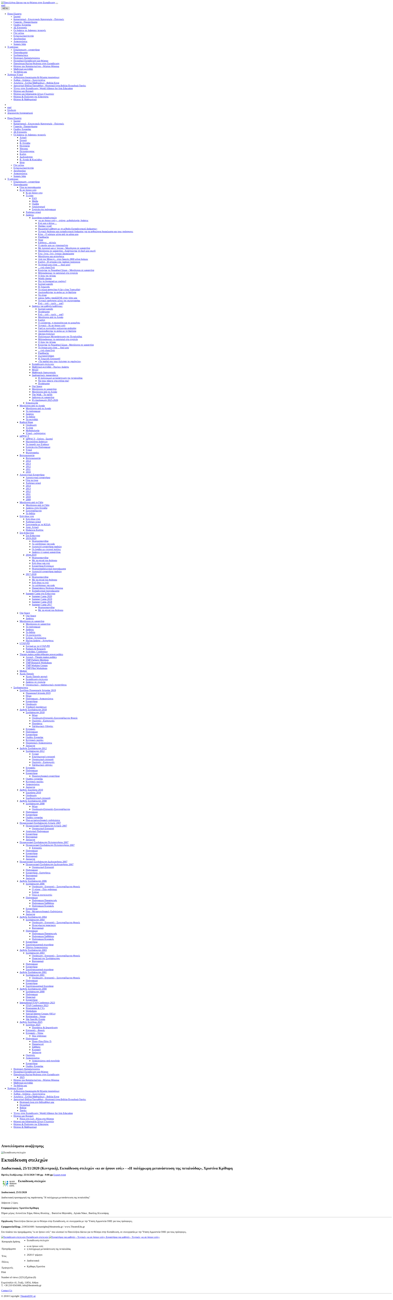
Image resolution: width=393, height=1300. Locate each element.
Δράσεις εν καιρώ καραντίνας (46, 552)
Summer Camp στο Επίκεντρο (40, 593)
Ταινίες (23, 1110)
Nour (40, 239)
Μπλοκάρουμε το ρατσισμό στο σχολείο (58, 273)
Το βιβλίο (30, 416)
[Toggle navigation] (57, 3)
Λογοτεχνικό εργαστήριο (38, 477)
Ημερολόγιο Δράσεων (37, 441)
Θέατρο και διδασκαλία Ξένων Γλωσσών (34, 1121)
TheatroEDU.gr (28, 1296)
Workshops (31, 1011)
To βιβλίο (30, 513)
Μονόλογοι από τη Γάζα (31, 502)
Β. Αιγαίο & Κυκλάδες (31, 159)
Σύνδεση (11, 110)
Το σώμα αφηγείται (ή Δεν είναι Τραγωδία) (59, 289)
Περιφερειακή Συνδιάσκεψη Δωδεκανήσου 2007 (43, 861)
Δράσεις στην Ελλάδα (36, 508)
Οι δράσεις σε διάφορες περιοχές (30, 134)
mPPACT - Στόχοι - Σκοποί (39, 438)
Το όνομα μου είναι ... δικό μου (53, 347)
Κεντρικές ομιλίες (34, 740)
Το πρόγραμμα (33, 411)
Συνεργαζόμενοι (34, 510)
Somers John (20, 176)
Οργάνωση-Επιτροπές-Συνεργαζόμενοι (51, 809)
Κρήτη (23, 154)
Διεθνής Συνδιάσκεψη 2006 (33, 881)
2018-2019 (31, 555)
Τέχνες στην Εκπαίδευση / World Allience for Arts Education (43, 1113)
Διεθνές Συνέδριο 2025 (31, 1022)
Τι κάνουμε (12, 179)
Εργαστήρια (31, 701)
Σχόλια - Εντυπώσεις (36, 637)
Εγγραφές (30, 729)
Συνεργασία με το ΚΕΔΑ (38, 524)
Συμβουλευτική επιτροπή (38, 798)
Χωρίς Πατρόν (27, 673)
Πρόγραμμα (32, 731)
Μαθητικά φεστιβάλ (23, 1082)
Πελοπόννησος (27, 151)
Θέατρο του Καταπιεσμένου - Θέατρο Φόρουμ (36, 1080)
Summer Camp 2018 (42, 602)
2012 (28, 466)
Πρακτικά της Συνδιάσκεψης (46, 958)
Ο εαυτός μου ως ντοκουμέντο (53, 245)
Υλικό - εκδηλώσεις (36, 433)
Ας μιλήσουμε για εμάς (43, 544)
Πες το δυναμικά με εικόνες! (52, 281)
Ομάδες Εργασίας (22, 129)
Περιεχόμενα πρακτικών (44, 925)
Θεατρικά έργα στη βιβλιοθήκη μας (37, 1102)
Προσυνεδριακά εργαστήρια (46, 776)
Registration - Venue (36, 1016)
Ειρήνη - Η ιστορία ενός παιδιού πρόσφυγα (59, 262)
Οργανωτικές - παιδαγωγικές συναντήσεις (46, 684)
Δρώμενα (30, 745)
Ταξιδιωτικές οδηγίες (42, 765)
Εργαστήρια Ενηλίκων (43, 566)
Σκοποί (17, 121)
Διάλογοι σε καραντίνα (43, 397)
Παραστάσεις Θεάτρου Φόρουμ (47, 588)
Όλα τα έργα (32, 480)
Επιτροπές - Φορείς (35, 1030)
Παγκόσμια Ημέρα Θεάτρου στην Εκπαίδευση (36, 1074)
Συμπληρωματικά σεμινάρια (39, 944)
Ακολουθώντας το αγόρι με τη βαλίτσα (57, 292)
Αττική (23, 137)
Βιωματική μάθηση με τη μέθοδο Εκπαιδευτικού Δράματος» (67, 228)
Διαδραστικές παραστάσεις (45, 375)
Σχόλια (35, 892)
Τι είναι (29, 427)
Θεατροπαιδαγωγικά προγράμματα (49, 568)
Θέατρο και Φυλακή (23, 1116)
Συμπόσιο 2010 (33, 792)
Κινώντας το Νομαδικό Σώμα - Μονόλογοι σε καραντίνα (66, 345)
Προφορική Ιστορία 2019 (38, 693)
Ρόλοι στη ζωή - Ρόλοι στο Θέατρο (37, 1118)
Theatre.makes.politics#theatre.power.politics (41, 654)
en (2, 5)
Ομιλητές (30, 1055)
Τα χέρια (42, 295)
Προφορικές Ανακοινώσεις (39, 743)
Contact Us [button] (6, 1290)
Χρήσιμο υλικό (33, 212)
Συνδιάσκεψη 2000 (35, 991)
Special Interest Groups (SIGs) (40, 1013)
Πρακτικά (30, 997)
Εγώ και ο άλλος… (47, 223)
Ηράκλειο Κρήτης (34, 530)
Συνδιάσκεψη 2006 (35, 883)
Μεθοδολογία (32, 430)
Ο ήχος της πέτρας (47, 275)
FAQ (34, 198)
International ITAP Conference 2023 (37, 1002)
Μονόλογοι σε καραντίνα (44, 389)
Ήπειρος (24, 148)
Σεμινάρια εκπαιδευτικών (44, 217)
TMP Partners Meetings (37, 660)
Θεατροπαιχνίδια (40, 541)
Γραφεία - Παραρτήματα (25, 126)
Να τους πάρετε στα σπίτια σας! (53, 380)
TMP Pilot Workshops (36, 668)
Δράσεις (30, 215)
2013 (28, 463)
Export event (59, 1174)
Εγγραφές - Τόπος (34, 1033)
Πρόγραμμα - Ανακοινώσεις (39, 698)
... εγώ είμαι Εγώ (46, 267)
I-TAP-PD (25, 643)
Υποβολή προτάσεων (36, 707)
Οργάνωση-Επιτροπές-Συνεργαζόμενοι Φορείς (55, 718)
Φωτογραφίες (32, 452)
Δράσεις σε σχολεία (35, 682)
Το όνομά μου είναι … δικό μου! (54, 264)
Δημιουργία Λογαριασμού (20, 113)
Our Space (37, 386)
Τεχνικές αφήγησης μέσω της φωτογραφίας (59, 300)
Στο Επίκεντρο (27, 532)
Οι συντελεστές (33, 635)
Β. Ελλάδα (25, 143)
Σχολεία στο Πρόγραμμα (38, 447)
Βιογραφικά (31, 836)
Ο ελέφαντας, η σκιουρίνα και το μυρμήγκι (59, 322)
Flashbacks (43, 237)
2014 (28, 461)
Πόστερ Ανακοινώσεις (37, 947)
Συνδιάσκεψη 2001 (35, 975)
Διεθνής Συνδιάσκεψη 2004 (33, 917)
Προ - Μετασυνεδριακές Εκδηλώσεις (44, 911)
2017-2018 (31, 574)
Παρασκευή (38, 1044)
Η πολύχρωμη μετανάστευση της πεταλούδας (60, 378)
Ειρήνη (41, 320)
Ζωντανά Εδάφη (46, 356)
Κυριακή (36, 1049)
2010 (28, 472)
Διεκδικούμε (20, 170)
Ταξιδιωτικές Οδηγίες (42, 726)
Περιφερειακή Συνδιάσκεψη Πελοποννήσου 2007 (44, 842)
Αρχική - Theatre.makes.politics (41, 657)
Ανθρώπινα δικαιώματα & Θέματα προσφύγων (36, 1091)
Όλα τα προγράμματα (30, 187)
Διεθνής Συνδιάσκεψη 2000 (33, 989)
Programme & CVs (35, 1008)
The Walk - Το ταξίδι (42, 394)
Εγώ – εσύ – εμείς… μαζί (50, 303)
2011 (28, 469)
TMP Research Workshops (39, 662)
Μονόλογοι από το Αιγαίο (50, 317)
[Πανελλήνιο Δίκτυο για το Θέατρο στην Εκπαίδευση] (28, 2)
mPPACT (24, 436)
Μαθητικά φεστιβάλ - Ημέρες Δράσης (50, 367)
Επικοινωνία (32, 403)
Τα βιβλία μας (20, 1085)
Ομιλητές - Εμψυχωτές (43, 720)
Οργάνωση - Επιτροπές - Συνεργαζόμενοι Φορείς (56, 886)
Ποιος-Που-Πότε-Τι (41, 1041)
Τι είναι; (30, 195)
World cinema (45, 278)
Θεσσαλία (25, 145)
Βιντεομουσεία (27, 455)
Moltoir (23, 671)
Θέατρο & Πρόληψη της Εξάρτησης (31, 1124)
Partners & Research (36, 649)
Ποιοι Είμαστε (14, 118)
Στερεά (23, 140)
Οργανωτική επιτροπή (42, 759)
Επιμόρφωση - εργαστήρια (27, 181)
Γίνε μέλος (19, 165)
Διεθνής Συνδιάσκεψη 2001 (33, 972)
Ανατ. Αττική (32, 527)
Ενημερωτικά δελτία (24, 168)
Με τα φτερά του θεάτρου (44, 560)
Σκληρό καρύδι (45, 284)
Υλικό (29, 450)
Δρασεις (30, 414)
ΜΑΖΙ (35, 369)
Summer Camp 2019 (42, 599)
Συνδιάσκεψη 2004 (35, 919)
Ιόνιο (22, 162)
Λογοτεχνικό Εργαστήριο (32, 474)
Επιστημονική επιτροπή (43, 756)
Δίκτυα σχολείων (46, 333)
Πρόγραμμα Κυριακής (43, 906)
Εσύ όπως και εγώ (41, 563)
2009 (28, 499)
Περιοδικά (25, 1105)
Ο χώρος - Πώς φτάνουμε (44, 889)
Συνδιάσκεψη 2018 (35, 712)
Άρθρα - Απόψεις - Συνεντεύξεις (29, 1094)
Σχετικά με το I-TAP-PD (38, 646)
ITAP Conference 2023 (37, 1005)
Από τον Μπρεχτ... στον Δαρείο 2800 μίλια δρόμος (63, 259)
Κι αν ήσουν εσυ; (34, 192)
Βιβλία (23, 1107)
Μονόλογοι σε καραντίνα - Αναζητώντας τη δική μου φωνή (66, 251)
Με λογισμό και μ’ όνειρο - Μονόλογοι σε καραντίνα (64, 248)
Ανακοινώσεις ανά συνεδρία (46, 1060)
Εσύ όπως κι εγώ (40, 582)
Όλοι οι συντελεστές (42, 895)
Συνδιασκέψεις (21, 687)
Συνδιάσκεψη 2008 (35, 803)
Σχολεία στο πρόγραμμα (44, 209)
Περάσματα (44, 311)
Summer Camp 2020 (42, 596)
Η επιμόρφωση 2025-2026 (45, 400)
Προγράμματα (20, 184)
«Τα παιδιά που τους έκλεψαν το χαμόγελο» (59, 361)
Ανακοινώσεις (20, 173)
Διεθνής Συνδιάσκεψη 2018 (33, 709)
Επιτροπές (37, 848)
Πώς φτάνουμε (39, 1036)
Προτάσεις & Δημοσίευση (45, 1027)
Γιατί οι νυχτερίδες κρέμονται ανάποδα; (57, 328)
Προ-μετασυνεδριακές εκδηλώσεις (43, 820)
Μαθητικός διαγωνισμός (44, 372)
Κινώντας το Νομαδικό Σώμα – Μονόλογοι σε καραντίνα (66, 270)
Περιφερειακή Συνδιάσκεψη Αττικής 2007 (40, 823)
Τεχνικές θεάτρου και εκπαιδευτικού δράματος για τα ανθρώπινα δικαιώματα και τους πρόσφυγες (85, 231)
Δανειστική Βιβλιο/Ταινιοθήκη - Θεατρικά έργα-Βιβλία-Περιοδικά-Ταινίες (50, 1099)
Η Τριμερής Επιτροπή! (49, 358)
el (4, 5)
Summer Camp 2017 (42, 604)
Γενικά (35, 754)
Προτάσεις (37, 723)
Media (35, 201)
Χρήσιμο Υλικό (15, 1088)
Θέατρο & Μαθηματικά (25, 1127)
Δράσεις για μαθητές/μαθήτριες (47, 306)
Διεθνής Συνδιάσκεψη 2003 (33, 950)
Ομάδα (35, 204)
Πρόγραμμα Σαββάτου (43, 903)
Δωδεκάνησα (26, 157)
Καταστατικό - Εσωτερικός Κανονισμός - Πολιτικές (39, 123)
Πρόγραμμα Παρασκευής (44, 900)
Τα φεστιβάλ (32, 419)
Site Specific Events (35, 1019)
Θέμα (28, 696)
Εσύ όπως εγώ (27, 516)
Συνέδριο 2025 (33, 1024)
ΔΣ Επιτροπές (20, 132)
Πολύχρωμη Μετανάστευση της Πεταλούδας (60, 336)
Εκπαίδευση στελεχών (43, 364)
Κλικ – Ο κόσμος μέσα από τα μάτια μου (58, 234)
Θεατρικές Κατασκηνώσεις (27, 1069)
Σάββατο (36, 1047)
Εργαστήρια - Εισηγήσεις (38, 872)
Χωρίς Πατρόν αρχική (36, 676)
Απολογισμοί (38, 206)
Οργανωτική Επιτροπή (43, 828)
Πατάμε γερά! (45, 226)
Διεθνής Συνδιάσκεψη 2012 (33, 748)
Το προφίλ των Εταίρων (37, 444)
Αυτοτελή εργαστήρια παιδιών (47, 546)
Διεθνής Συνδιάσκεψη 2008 (33, 801)
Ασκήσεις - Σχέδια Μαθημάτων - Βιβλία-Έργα (36, 1096)
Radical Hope (26, 422)
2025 (22, 1077)
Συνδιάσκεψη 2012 (35, 751)
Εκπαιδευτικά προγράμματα (45, 590)
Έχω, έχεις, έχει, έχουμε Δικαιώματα (56, 253)
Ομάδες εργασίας (34, 778)
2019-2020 (31, 538)
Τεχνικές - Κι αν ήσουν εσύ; (52, 325)
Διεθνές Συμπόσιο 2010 (31, 790)
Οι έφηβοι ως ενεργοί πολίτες (46, 549)
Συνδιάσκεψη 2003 (35, 953)
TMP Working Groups (37, 665)
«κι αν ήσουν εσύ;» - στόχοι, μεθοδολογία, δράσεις (63, 220)
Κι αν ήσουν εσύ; (28, 190)
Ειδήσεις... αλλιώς (47, 242)
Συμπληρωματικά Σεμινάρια (39, 986)
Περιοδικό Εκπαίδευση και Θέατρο (31, 1071)
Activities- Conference (37, 651)
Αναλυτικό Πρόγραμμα (37, 831)
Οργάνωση (31, 425)
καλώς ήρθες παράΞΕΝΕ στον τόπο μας (57, 298)
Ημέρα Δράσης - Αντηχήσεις (40, 640)
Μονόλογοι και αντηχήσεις (51, 256)
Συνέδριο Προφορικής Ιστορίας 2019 (38, 690)
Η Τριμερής (44, 286)
